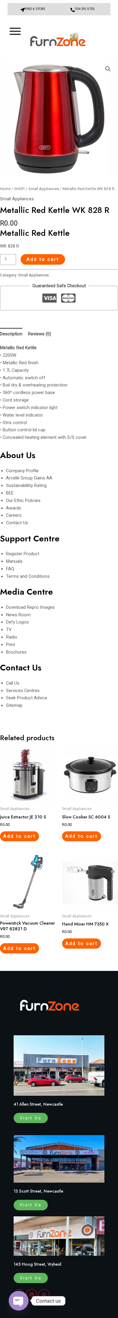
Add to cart (43, 259)
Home (5, 188)
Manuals (14, 561)
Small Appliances (43, 188)
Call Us (12, 683)
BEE (10, 493)
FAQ (10, 568)
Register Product (22, 553)
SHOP (19, 188)
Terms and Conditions (28, 576)
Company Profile (22, 470)
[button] (108, 68)
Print (10, 644)
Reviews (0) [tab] (39, 334)
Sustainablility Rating (26, 485)
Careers (13, 515)
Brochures (16, 652)
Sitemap (14, 705)
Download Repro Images (30, 607)
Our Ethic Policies (23, 500)
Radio (11, 637)
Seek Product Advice (26, 698)
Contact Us (17, 522)
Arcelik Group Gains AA (29, 478)
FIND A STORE (35, 9)
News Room (18, 614)
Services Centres (23, 690)
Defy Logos (17, 622)
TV (8, 629)
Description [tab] (11, 334)
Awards (13, 508)
